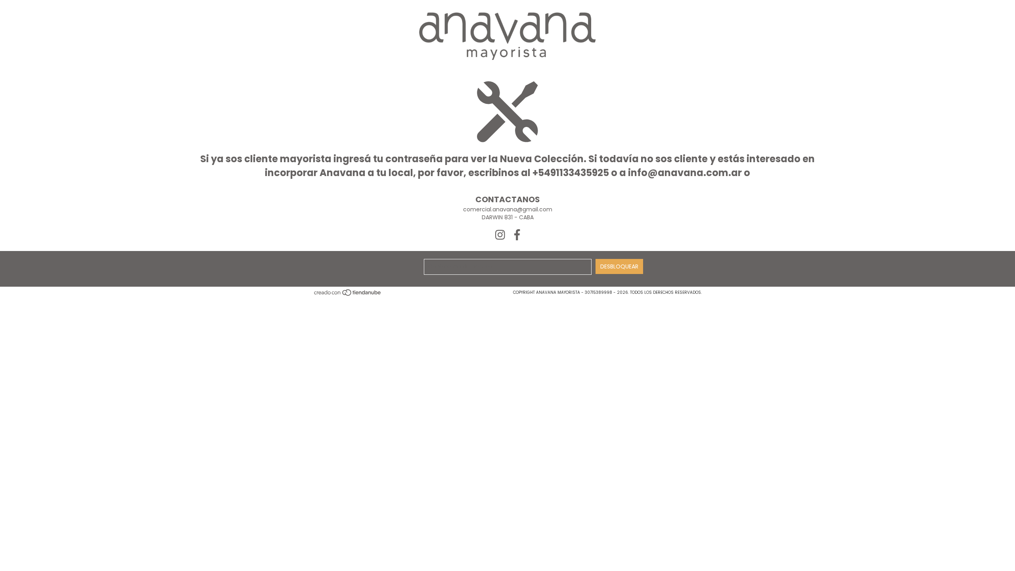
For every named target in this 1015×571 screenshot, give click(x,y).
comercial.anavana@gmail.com (507, 209)
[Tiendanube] (348, 295)
